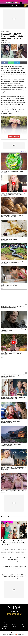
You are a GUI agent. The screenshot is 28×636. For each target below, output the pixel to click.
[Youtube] (18, 614)
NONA (2, 31)
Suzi (3, 42)
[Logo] (14, 607)
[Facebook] (8, 614)
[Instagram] (10, 614)
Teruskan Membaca (14, 136)
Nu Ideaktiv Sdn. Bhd (13, 634)
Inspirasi (7, 31)
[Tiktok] (15, 614)
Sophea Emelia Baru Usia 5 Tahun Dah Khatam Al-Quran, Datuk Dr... (13, 542)
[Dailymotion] (20, 614)
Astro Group (23, 634)
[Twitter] (13, 614)
